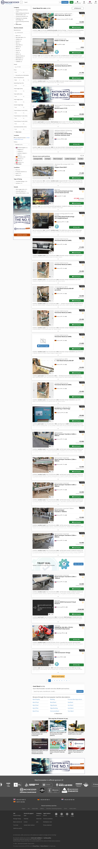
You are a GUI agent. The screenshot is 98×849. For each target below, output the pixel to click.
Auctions (19, 183)
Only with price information (22, 75)
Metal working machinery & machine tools (22, 13)
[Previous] (33, 21)
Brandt (18, 41)
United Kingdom (22, 147)
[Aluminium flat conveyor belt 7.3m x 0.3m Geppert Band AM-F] (43, 171)
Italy (20, 160)
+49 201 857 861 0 (45, 799)
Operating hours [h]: (19, 83)
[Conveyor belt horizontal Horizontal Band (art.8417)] (43, 71)
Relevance (78, 8)
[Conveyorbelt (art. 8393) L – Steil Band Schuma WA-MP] (43, 366)
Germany (21, 157)
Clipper (23, 808)
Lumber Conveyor (70, 159)
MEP (18, 48)
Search (65, 2)
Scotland (20, 151)
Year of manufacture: (19, 77)
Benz (18, 35)
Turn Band (70, 711)
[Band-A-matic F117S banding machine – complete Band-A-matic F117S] (43, 112)
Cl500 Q (42, 808)
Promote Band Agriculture (75, 699)
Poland (20, 158)
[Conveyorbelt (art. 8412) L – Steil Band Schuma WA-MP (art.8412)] (43, 294)
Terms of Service (44, 846)
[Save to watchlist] (83, 16)
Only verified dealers (22, 193)
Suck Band (70, 708)
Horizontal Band (54, 711)
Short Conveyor (57, 159)
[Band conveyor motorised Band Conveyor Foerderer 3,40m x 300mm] (43, 490)
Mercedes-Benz (21, 37)
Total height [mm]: (18, 99)
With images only (21, 189)
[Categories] (21, 2)
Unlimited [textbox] (18, 144)
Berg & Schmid (20, 56)
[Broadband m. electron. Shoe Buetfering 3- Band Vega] (43, 414)
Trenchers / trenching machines (54, 808)
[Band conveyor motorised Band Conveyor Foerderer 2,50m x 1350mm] (43, 582)
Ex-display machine (21, 171)
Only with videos (21, 191)
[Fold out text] (58, 35)
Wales (20, 155)
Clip (29, 808)
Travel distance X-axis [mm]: (20, 110)
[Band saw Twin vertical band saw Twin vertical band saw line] (43, 197)
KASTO (18, 54)
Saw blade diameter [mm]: (20, 126)
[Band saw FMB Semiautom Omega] (43, 658)
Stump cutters (72, 808)
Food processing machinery (22, 22)
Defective (18, 175)
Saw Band (70, 702)
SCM (18, 52)
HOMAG (19, 39)
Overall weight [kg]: (18, 105)
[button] (95, 2)
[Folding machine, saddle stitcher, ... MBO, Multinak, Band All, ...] (43, 21)
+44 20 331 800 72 (21, 799)
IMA (18, 43)
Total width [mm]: (18, 94)
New (17, 169)
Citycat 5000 (35, 808)
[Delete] (60, 2)
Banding (52, 699)
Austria (21, 162)
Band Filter (36, 708)
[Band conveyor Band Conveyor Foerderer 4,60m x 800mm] (43, 439)
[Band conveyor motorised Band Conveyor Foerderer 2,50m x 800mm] (43, 541)
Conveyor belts (38, 159)
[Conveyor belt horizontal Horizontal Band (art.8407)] (43, 270)
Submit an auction (77, 96)
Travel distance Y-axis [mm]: (20, 116)
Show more (58, 713)
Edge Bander (53, 705)
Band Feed (35, 705)
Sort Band (70, 705)
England (20, 149)
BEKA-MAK (19, 59)
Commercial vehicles (22, 16)
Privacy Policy (36, 846)
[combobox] (22, 144)
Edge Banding (54, 708)
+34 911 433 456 (20, 802)
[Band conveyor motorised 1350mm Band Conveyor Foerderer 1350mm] (43, 515)
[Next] (52, 21)
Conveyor (47, 159)
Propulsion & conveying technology (21, 18)
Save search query (58, 676)
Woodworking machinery (22, 10)
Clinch (65, 808)
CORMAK (19, 61)
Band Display (36, 699)
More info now (78, 564)
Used (18, 173)
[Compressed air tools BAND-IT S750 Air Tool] (43, 46)
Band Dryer (36, 702)
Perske (18, 50)
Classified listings (21, 181)
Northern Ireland (22, 153)
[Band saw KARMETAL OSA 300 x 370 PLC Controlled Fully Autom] (43, 633)
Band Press (36, 711)
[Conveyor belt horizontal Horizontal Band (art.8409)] (43, 246)
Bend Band (53, 702)
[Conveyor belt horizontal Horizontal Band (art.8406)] (43, 390)
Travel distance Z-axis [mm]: (20, 121)
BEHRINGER (19, 57)
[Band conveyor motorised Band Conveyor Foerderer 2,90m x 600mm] (43, 465)
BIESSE (18, 46)
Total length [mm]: (18, 88)
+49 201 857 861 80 (69, 799)
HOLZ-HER (19, 44)
